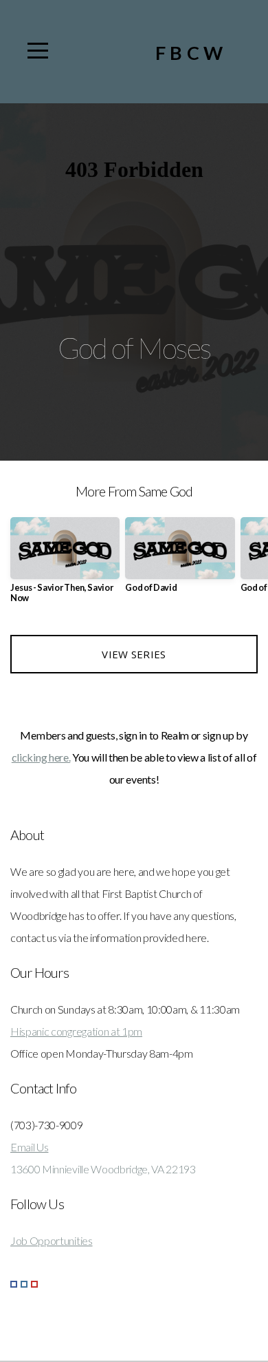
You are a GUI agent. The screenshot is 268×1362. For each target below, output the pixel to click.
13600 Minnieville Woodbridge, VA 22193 (103, 1168)
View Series (134, 654)
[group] (65, 565)
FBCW (191, 52)
